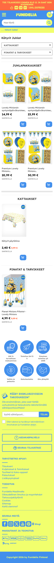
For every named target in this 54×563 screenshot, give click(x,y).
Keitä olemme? (10, 506)
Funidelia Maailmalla (13, 491)
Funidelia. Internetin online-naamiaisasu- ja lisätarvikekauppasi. (26, 14)
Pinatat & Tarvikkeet (17, 52)
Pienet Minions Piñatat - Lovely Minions (14, 313)
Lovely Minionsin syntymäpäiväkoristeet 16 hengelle (40, 109)
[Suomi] (4, 524)
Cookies (6, 500)
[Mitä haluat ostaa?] (4, 15)
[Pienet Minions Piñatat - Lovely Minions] (14, 290)
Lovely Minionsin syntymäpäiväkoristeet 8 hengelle (13, 109)
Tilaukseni (7, 466)
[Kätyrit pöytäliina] (14, 220)
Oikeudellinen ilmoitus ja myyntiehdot (22, 494)
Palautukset (8, 475)
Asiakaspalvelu (28, 437)
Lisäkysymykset (10, 478)
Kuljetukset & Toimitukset (15, 469)
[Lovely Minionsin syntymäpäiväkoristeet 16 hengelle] (40, 87)
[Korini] (49, 15)
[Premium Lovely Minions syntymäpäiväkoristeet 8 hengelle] (14, 147)
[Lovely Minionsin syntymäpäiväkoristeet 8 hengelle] (14, 87)
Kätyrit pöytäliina (11, 241)
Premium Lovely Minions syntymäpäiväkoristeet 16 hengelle (40, 170)
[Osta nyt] (23, 124)
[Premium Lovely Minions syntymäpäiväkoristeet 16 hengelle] (40, 147)
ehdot (33, 424)
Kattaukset (11, 45)
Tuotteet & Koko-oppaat (15, 472)
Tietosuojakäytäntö (12, 497)
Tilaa (43, 414)
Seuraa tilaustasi (29, 447)
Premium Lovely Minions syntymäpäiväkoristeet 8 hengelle (13, 170)
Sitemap (6, 503)
